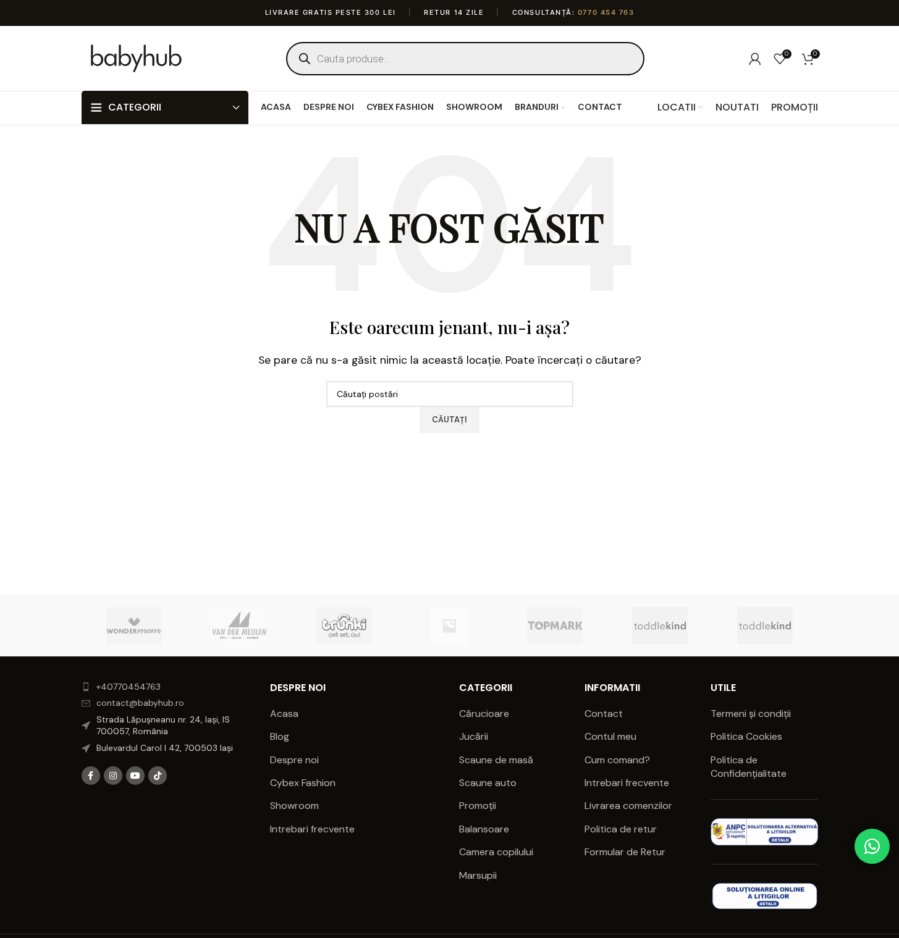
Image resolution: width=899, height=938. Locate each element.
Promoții (477, 805)
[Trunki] (344, 625)
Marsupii (478, 875)
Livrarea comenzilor (628, 805)
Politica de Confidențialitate (750, 766)
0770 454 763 (606, 12)
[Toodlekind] (659, 625)
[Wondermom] (134, 625)
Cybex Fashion (303, 782)
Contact (604, 713)
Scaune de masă (496, 759)
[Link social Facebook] (91, 775)
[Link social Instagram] (113, 775)
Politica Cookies (746, 736)
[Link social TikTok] (157, 775)
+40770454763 (128, 686)
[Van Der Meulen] (239, 625)
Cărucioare (484, 713)
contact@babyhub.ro (140, 702)
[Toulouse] (449, 625)
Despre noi (294, 759)
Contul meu (610, 736)
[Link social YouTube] (135, 775)
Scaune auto (488, 782)
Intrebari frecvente (312, 829)
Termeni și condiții (751, 713)
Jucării (473, 736)
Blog (279, 736)
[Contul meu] (755, 58)
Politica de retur (621, 829)
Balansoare (484, 829)
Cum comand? (617, 759)
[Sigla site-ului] (137, 57)
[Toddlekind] (764, 625)
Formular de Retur (625, 851)
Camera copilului (496, 851)
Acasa (284, 713)
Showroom (294, 805)
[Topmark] (554, 625)
